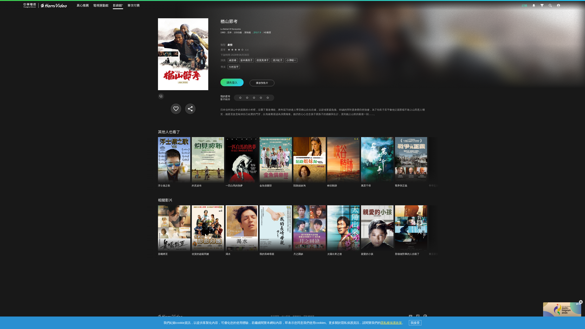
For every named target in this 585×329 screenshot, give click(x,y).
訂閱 (524, 5)
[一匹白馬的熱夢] (242, 162)
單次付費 (134, 5)
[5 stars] (267, 98)
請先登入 (232, 82)
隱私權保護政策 (391, 322)
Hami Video (45, 5)
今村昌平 (234, 67)
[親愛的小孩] (377, 230)
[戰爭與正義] (411, 162)
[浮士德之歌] (174, 162)
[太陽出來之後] (343, 230)
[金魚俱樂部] (276, 162)
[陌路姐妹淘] (309, 162)
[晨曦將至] (174, 230)
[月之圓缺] (309, 230)
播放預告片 (262, 83)
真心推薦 (83, 5)
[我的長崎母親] (276, 230)
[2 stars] (247, 98)
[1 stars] (240, 98)
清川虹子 (277, 60)
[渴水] (242, 230)
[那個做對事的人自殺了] (411, 230)
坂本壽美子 (246, 60)
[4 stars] (260, 98)
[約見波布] (208, 162)
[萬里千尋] (377, 162)
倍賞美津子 (263, 60)
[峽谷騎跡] (343, 162)
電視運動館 (100, 5)
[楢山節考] (176, 108)
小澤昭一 (291, 60)
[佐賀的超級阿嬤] (208, 230)
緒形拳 (232, 60)
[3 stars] (254, 98)
